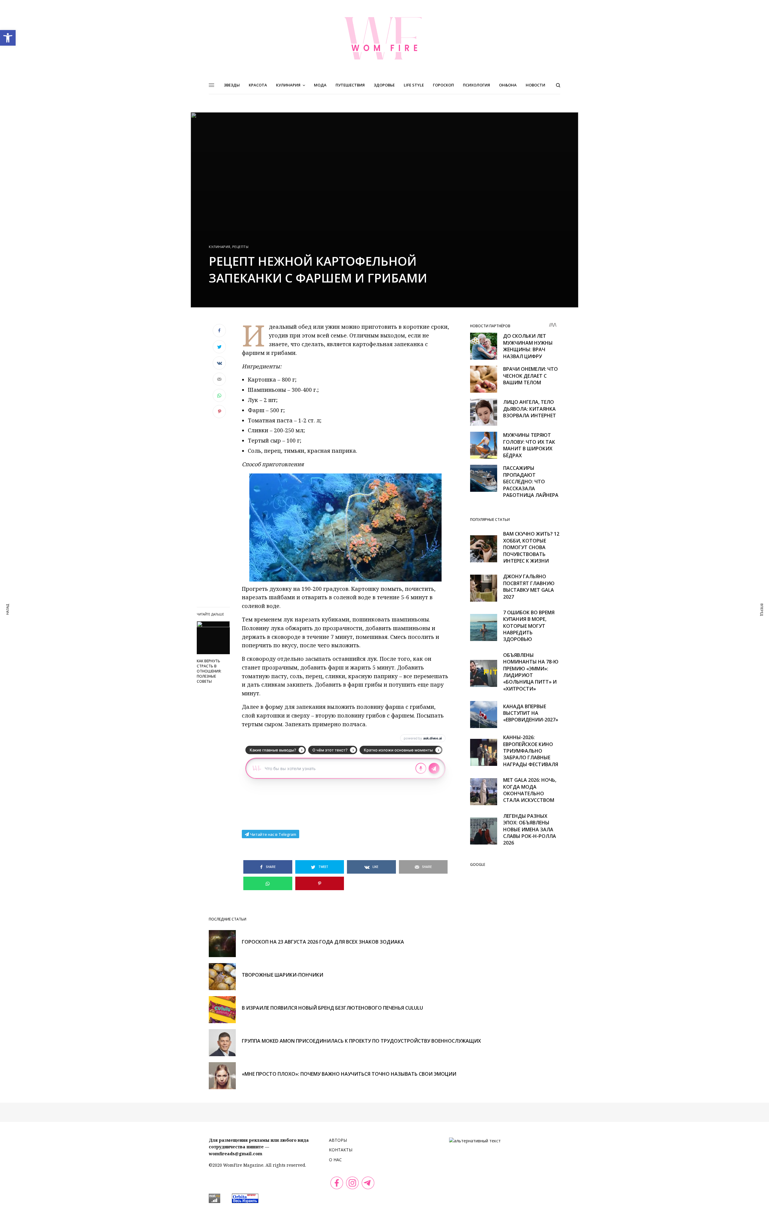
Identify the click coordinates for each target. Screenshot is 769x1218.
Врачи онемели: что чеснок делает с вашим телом (530, 376)
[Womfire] (384, 38)
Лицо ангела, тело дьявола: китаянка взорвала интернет (529, 409)
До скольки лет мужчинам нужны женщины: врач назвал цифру (528, 346)
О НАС (335, 1159)
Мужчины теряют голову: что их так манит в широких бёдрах (529, 445)
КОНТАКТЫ (340, 1150)
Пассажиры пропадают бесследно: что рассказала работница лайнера (530, 481)
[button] (8, 38)
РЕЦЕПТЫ (240, 246)
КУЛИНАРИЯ (219, 246)
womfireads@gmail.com (235, 1153)
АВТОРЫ (338, 1140)
